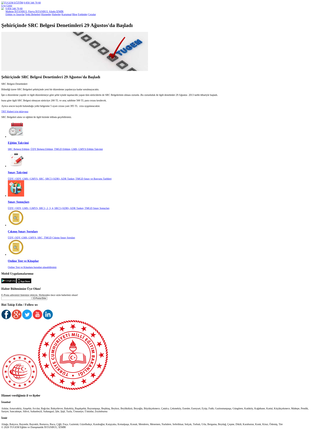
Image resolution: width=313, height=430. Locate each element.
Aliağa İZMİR (56, 11)
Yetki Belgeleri (32, 14)
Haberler (56, 14)
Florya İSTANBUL (38, 11)
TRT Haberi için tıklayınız (14, 111)
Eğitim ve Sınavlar (15, 14)
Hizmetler (46, 14)
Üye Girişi (6, 5)
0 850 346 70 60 (32, 2)
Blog (74, 14)
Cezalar (92, 14)
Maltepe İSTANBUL (16, 11)
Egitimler (82, 14)
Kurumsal (66, 14)
